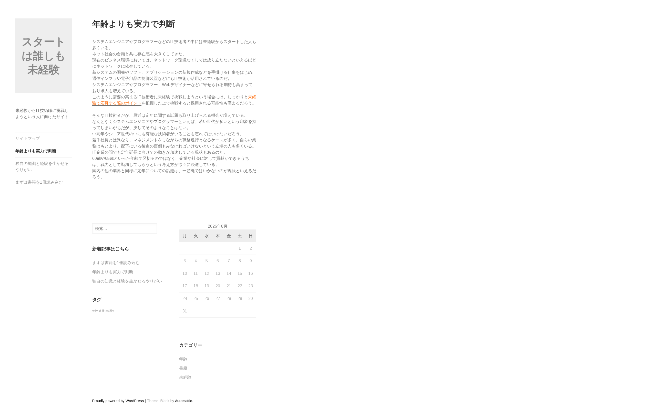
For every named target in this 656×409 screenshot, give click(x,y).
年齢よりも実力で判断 (35, 151)
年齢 (95, 310)
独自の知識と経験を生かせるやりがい (42, 166)
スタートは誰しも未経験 (44, 55)
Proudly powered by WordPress (118, 401)
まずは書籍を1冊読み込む (39, 182)
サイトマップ (27, 138)
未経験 (110, 310)
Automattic (183, 401)
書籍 (102, 310)
